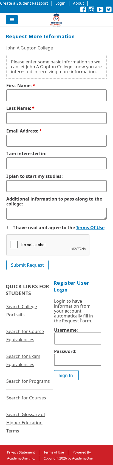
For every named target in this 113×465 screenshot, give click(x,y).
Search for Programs (28, 381)
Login (60, 3)
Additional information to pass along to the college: (54, 201)
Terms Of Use (90, 228)
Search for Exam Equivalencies (23, 360)
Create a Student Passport (24, 3)
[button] (12, 19)
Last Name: (18, 108)
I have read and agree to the (44, 228)
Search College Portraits (21, 311)
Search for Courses (26, 398)
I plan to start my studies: (34, 176)
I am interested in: (26, 153)
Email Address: (22, 130)
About (78, 3)
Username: (66, 330)
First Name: (19, 85)
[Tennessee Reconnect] (56, 20)
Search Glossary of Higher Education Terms (25, 422)
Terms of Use (54, 452)
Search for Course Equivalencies (25, 335)
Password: (65, 351)
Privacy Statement (21, 452)
